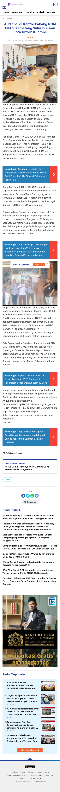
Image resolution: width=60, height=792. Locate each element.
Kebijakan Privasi (18, 772)
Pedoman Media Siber (16, 775)
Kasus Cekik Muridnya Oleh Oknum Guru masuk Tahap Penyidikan (27, 468)
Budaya (51, 12)
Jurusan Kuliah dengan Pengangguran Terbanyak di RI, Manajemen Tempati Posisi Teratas (23, 738)
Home (6, 12)
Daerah (8, 479)
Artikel (40, 12)
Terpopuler (17, 12)
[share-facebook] (23, 496)
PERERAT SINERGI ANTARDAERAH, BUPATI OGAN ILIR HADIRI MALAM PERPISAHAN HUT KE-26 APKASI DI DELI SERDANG (21, 685)
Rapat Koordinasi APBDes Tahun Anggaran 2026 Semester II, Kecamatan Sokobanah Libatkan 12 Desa (26, 379)
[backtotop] (30, 760)
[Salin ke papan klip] (37, 496)
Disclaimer (31, 772)
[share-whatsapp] (32, 496)
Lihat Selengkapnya (29, 750)
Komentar (31, 502)
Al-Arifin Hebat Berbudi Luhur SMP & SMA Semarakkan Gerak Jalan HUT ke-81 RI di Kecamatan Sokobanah (23, 711)
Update (40, 265)
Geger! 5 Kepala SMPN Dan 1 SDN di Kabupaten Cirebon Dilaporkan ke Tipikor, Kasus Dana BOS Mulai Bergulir (22, 698)
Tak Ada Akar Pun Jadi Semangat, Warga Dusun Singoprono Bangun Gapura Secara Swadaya (22, 725)
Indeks (30, 12)
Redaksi (49, 775)
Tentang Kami (43, 772)
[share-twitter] (28, 496)
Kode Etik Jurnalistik (36, 775)
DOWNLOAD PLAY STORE (30, 778)
